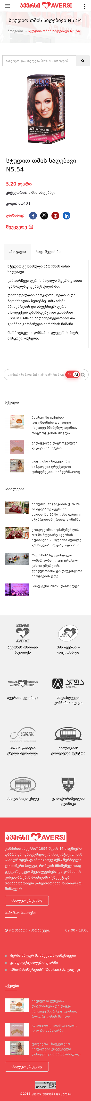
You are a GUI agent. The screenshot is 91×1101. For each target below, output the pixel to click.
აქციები (12, 402)
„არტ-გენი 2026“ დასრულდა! (56, 586)
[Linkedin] (66, 215)
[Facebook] (33, 215)
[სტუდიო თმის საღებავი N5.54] (46, 109)
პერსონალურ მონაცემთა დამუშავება (42, 955)
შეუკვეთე (17, 226)
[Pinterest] (55, 215)
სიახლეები (14, 489)
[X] (44, 215)
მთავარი (15, 31)
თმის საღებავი (42, 192)
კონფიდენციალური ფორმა (33, 962)
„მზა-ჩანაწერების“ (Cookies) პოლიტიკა (44, 969)
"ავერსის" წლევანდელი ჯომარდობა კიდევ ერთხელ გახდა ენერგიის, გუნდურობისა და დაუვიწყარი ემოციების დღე (57, 565)
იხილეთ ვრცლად (26, 900)
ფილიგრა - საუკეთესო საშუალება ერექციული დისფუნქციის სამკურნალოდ (56, 467)
